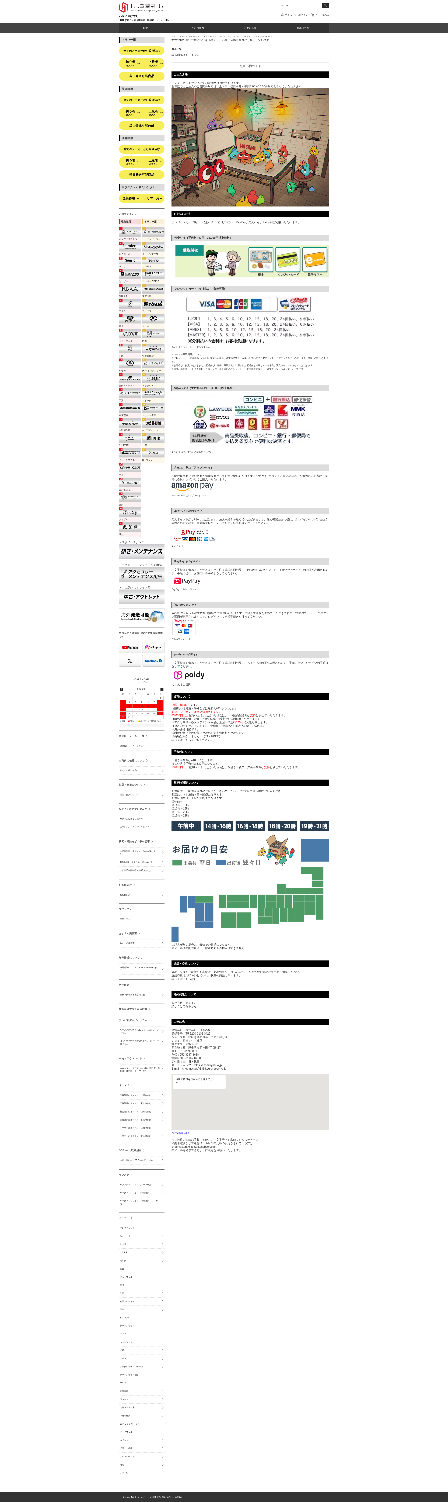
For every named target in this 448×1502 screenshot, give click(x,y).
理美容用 (130, 198)
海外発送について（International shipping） (139, 969)
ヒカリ (123, 1244)
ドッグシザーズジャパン (131, 1366)
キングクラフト (127, 1228)
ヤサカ (123, 1293)
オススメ (124, 1085)
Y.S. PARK (125, 1318)
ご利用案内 (198, 28)
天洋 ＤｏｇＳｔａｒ (129, 1424)
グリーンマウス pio (129, 1375)
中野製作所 (125, 1415)
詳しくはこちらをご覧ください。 (193, 739)
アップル (124, 1358)
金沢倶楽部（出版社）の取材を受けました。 (139, 852)
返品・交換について (130, 784)
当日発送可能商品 (141, 76)
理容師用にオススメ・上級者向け (135, 1095)
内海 (122, 1285)
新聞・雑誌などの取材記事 (134, 841)
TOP (145, 28)
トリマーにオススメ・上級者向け (135, 1128)
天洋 (122, 1309)
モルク (123, 1260)
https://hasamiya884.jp (208, 1065)
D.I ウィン (124, 1473)
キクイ (123, 1334)
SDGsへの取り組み (130, 1150)
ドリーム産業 (126, 1448)
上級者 (156, 63)
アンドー (124, 1383)
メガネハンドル (232, 36)
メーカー (124, 1218)
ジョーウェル (126, 1277)
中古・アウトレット (130, 1058)
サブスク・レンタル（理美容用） (135, 1193)
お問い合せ (250, 28)
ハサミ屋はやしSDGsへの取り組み (136, 1160)
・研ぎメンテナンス (131, 542)
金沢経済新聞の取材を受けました (135, 870)
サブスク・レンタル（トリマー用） (136, 1184)
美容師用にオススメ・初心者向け (135, 1120)
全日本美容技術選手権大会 (132, 994)
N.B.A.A (123, 1252)
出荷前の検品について (132, 760)
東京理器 (124, 1391)
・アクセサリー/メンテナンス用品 (140, 565)
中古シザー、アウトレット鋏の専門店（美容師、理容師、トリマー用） (140, 1069)
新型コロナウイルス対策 (133, 1008)
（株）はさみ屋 (319, 1497)
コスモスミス (126, 1342)
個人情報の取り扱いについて (133, 1497)
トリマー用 (153, 198)
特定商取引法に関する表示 (160, 1497)
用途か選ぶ (247, 36)
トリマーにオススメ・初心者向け (135, 1136)
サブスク (124, 1174)
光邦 (122, 1350)
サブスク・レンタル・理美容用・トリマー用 (140, 1202)
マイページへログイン (296, 15)
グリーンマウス (127, 1326)
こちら (187, 978)
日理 (122, 1464)
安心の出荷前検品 (128, 770)
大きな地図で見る (181, 1132)
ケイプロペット (127, 1456)
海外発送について (129, 957)
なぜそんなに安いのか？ (133, 809)
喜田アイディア (127, 1301)
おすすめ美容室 (128, 933)
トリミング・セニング (213, 36)
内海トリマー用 (127, 1407)
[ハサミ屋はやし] (141, 12)
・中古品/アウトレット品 (134, 587)
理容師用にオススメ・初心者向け (135, 1103)
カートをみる (322, 15)
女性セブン (125, 909)
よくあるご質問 (181, 684)
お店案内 (178, 1497)
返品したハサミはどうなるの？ (134, 827)
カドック (124, 1440)
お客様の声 (303, 28)
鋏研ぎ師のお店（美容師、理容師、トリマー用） (145, 20)
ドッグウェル (126, 1432)
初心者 (133, 63)
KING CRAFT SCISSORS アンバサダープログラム (139, 1042)
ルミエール (125, 1236)
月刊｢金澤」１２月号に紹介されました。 (139, 862)
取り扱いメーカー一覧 (132, 736)
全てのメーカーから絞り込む (142, 50)
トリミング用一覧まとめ (189, 36)
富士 (122, 1268)
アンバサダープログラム (133, 1020)
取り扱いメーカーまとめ (131, 746)
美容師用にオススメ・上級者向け (135, 1111)
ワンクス (124, 1399)
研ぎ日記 (124, 984)
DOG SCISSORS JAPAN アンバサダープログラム (140, 1031)
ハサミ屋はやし (129, 16)
